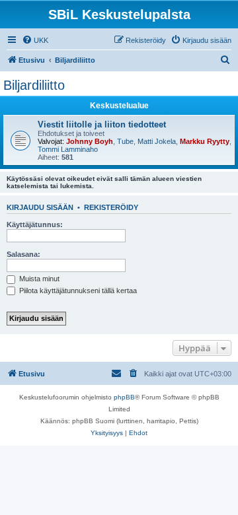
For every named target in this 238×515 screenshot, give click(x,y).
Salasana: (23, 254)
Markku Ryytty (204, 141)
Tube (125, 141)
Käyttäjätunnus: (35, 224)
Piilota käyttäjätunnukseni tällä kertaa (77, 290)
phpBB (124, 397)
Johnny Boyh (89, 141)
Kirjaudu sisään (40, 207)
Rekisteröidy (111, 207)
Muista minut (38, 279)
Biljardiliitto (34, 85)
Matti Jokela (157, 141)
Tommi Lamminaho (68, 149)
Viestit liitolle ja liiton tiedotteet (102, 124)
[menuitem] (35, 40)
